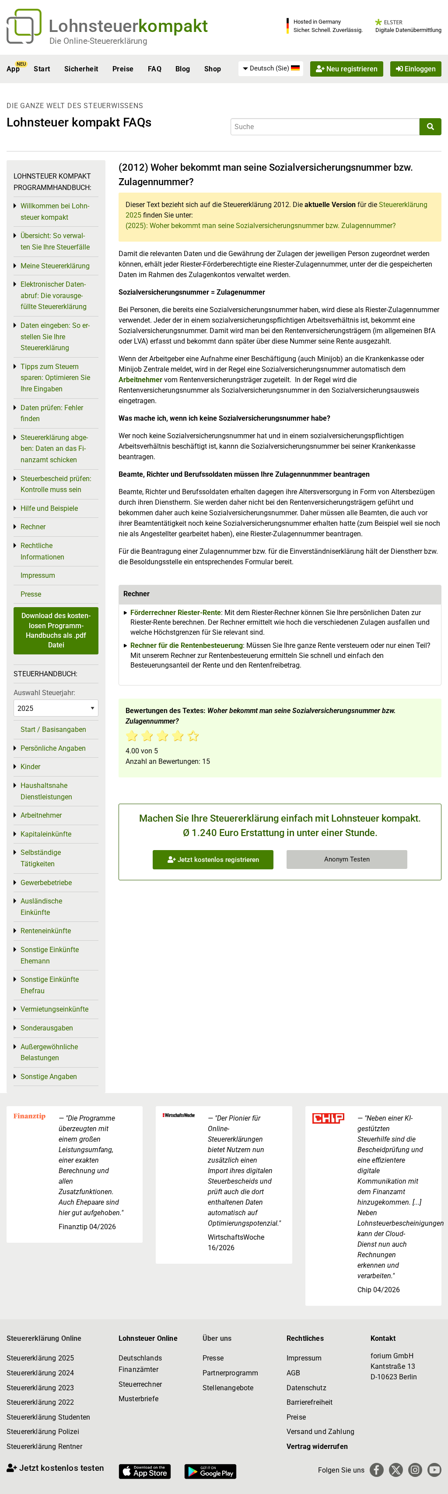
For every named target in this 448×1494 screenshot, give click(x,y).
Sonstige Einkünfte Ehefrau (50, 985)
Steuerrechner (140, 1384)
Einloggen (419, 69)
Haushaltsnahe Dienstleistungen (46, 791)
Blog (182, 69)
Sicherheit (81, 69)
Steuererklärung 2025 (40, 1358)
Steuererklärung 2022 (40, 1402)
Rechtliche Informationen (42, 551)
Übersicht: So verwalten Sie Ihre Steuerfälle (55, 241)
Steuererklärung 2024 (40, 1373)
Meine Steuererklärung (55, 266)
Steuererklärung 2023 (40, 1388)
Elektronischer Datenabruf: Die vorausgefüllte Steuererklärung (54, 295)
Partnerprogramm (230, 1373)
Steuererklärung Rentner (44, 1446)
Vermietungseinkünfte (54, 1009)
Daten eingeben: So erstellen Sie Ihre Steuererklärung (55, 336)
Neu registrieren (351, 69)
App (13, 69)
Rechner (33, 527)
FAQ (154, 69)
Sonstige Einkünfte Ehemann (50, 955)
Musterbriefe (138, 1399)
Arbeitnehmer (140, 380)
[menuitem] (270, 68)
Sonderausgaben (47, 1028)
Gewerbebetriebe (46, 883)
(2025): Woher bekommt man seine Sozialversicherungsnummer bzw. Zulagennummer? (261, 225)
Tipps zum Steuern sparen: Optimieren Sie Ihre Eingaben (55, 377)
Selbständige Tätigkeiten (41, 858)
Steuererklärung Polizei (43, 1431)
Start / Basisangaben (53, 729)
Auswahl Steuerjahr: (44, 693)
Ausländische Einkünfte (41, 907)
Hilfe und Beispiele (49, 508)
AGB (293, 1373)
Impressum (38, 575)
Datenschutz (306, 1388)
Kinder (30, 767)
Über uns (217, 1338)
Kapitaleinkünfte (46, 834)
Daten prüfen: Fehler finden (52, 413)
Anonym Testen (347, 859)
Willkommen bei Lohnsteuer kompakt (55, 211)
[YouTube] (434, 1470)
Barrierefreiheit (310, 1402)
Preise (123, 69)
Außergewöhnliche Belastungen (49, 1052)
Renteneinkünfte (46, 931)
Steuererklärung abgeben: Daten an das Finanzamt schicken (54, 448)
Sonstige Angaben (49, 1076)
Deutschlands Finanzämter (140, 1364)
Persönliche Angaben (53, 748)
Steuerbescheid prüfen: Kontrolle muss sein (56, 484)
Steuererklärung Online (44, 1338)
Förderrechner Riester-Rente (175, 612)
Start (42, 69)
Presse (31, 594)
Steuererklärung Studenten (48, 1417)
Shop (212, 69)
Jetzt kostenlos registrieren (217, 860)
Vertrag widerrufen (317, 1446)
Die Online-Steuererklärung (98, 41)
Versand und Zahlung (320, 1431)
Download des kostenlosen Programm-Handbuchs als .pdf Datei (56, 630)
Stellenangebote (228, 1388)
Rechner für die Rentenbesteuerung (186, 645)
